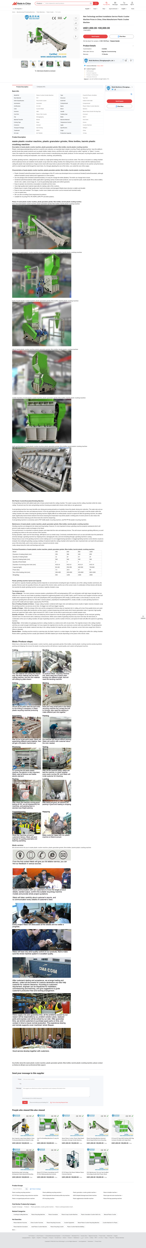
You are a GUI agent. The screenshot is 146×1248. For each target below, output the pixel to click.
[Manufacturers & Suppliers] (21, 3)
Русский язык (58, 1237)
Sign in (132, 4)
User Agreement (82, 1241)
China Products (40, 1235)
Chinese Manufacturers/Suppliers (52, 1235)
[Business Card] (131, 94)
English (33, 1237)
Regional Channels (93, 1235)
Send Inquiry (95, 36)
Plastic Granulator (53, 1214)
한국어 (86, 1237)
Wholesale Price (75, 1235)
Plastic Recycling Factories (54, 1222)
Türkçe (106, 1237)
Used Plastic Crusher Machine (39, 1226)
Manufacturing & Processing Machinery (26, 12)
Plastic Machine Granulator (21, 1226)
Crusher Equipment (69, 1222)
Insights (116, 1235)
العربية (82, 1237)
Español (39, 1237)
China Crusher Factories (37, 1222)
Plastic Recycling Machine (38, 1214)
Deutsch (70, 1237)
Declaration (90, 1241)
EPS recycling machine (48, 1198)
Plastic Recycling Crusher (57, 1226)
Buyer (95, 8)
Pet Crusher (58, 12)
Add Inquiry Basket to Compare (46, 71)
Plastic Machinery (41, 12)
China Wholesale (66, 1235)
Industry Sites (84, 1235)
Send (25, 1102)
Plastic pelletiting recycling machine (52, 1192)
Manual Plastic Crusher (110, 1214)
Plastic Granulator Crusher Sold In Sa (90, 1214)
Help (103, 8)
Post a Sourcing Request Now (59, 1102)
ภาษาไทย (100, 1237)
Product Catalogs (36, 1189)
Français (51, 1237)
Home (13, 12)
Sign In (86, 79)
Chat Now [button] (123, 36)
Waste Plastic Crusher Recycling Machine (88, 1222)
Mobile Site (109, 1235)
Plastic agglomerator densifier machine (83, 1198)
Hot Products (32, 1235)
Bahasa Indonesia (120, 1237)
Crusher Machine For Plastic (110, 1222)
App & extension (113, 8)
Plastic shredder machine (110, 1192)
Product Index (102, 1235)
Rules (132, 8)
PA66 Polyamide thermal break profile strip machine (56, 1195)
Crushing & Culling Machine (21, 1214)
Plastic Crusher (50, 12)
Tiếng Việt (111, 1237)
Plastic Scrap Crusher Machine (69, 1214)
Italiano (64, 1237)
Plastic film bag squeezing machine (112, 1198)
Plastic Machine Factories (20, 1222)
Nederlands (76, 1237)
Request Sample (115, 41)
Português (44, 1237)
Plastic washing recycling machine (21, 1192)
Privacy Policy (98, 1241)
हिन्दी (96, 1237)
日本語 (91, 1237)
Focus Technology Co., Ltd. (62, 1241)
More (13, 1230)
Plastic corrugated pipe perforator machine (23, 1198)
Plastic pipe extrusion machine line (112, 1195)
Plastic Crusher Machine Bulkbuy (75, 1226)
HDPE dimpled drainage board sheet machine (85, 1195)
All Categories (18, 8)
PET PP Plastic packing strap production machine (25, 1195)
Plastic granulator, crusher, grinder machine (84, 1192)
